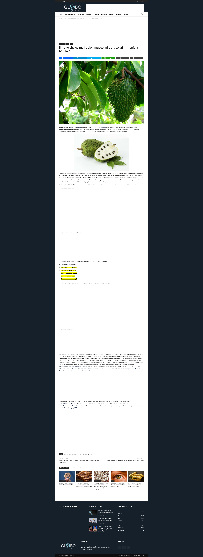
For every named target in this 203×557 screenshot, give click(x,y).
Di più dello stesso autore (76, 468)
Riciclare (104, 14)
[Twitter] (142, 1)
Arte (61, 14)
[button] (142, 14)
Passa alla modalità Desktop (125, 555)
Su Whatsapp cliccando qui (69, 273)
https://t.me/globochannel (91, 369)
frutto (80, 454)
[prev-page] (60, 493)
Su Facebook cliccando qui (69, 267)
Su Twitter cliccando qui (68, 276)
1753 (72, 127)
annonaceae (102, 127)
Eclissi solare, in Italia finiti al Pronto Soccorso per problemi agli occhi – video (118, 485)
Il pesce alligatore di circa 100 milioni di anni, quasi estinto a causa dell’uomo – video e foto (79, 461)
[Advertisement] (115, 8)
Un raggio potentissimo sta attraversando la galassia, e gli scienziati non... (105, 512)
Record (97, 14)
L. (70, 127)
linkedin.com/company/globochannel (71, 408)
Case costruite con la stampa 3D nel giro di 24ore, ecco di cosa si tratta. (125, 460)
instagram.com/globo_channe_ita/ (132, 406)
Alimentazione (70, 14)
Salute (71, 44)
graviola (85, 454)
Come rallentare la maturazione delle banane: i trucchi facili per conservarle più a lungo (135, 485)
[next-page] (63, 493)
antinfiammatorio (73, 454)
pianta (79, 127)
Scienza (88, 14)
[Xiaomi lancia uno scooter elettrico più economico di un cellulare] (93, 520)
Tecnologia (80, 14)
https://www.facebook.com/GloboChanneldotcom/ (73, 366)
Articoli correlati (64, 468)
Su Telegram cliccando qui (68, 270)
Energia (111, 14)
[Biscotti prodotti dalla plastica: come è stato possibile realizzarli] (67, 476)
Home (60, 18)
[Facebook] (137, 1)
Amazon (66, 454)
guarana (90, 454)
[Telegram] (140, 1)
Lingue (126, 14)
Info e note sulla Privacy (138, 555)
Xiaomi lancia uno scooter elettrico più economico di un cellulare (105, 520)
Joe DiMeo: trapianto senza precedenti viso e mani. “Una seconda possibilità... (105, 528)
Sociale (118, 14)
